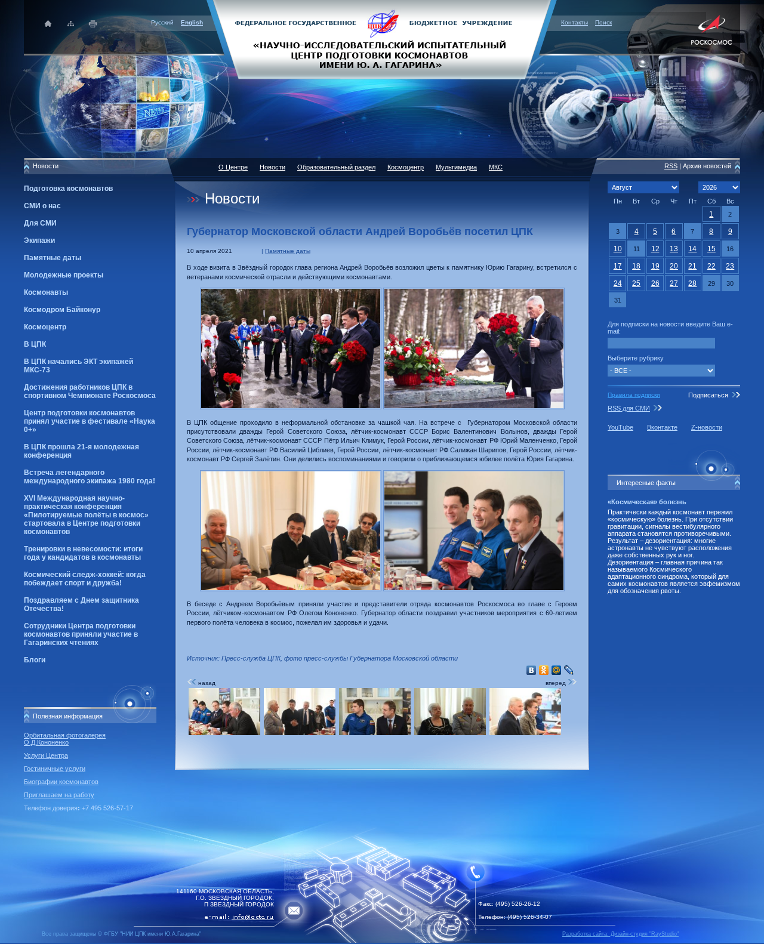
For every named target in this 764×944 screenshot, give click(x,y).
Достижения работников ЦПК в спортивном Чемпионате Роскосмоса (90, 391)
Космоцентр (45, 327)
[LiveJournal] (569, 670)
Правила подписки (634, 394)
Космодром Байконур (62, 310)
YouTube (620, 427)
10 (618, 249)
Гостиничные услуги (54, 768)
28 (692, 283)
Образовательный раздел (336, 167)
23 (730, 266)
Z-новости (706, 427)
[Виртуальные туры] (382, 940)
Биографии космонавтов (61, 781)
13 (674, 249)
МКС (496, 167)
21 (692, 266)
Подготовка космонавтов (68, 188)
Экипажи (39, 240)
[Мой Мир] (556, 670)
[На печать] (93, 23)
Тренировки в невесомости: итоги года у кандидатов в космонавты (83, 553)
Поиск (603, 22)
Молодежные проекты (63, 275)
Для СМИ (40, 223)
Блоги (34, 660)
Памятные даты (52, 258)
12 (655, 249)
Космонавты (46, 292)
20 (674, 266)
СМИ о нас (42, 206)
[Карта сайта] (70, 23)
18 (636, 266)
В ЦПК (35, 344)
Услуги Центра (46, 755)
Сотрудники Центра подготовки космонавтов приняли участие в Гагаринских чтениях (81, 634)
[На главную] (382, 39)
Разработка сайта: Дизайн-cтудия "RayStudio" (620, 934)
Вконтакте (662, 427)
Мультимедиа (456, 167)
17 (618, 266)
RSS (670, 165)
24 (618, 283)
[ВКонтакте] (531, 670)
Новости (272, 167)
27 (674, 283)
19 (655, 266)
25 (636, 283)
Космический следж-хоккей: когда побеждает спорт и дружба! (85, 578)
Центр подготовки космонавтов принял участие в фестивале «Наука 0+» (89, 421)
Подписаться (708, 395)
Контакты (574, 22)
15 (711, 249)
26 (655, 283)
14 (692, 249)
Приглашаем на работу (59, 794)
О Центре (233, 167)
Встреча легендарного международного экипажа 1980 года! (89, 476)
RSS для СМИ (629, 408)
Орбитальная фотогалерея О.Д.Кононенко (65, 739)
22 (711, 266)
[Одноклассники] (544, 670)
